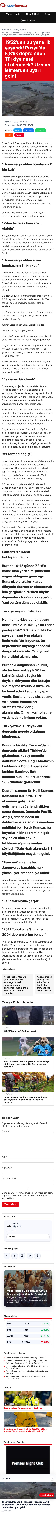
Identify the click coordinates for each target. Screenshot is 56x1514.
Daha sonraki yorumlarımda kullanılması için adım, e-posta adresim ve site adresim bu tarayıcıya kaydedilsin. (27, 1195)
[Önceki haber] (42, 1274)
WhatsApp (40, 130)
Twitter (17, 130)
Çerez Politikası (28, 20)
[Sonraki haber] (47, 1274)
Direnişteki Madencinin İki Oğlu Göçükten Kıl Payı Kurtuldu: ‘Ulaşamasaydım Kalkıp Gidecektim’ (26, 1362)
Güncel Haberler (13, 14)
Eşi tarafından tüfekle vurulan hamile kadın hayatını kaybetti (27, 1372)
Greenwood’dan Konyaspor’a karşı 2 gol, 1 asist (25, 1358)
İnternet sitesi (9, 1178)
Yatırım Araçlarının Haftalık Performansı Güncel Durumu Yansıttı (25, 1377)
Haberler (5, 29)
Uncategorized (18, 29)
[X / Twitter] (14, 1256)
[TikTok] (37, 1256)
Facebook (28, 130)
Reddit (9, 135)
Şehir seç (11, 1231)
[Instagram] (22, 1256)
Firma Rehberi (32, 14)
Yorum (6, 1131)
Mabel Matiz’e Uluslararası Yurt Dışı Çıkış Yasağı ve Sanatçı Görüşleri (27, 1367)
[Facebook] (7, 1256)
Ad (4, 1156)
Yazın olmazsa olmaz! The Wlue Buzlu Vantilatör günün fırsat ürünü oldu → (44, 983)
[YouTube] (30, 1256)
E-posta (7, 1167)
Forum (47, 14)
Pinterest (19, 135)
